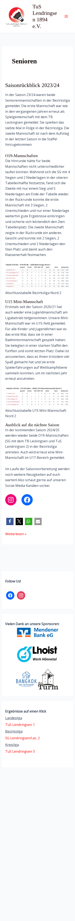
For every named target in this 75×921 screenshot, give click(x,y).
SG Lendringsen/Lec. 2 (22, 738)
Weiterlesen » (15, 534)
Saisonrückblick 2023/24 (32, 85)
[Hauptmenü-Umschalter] (66, 16)
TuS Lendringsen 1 (20, 724)
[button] (10, 521)
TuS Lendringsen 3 (20, 751)
